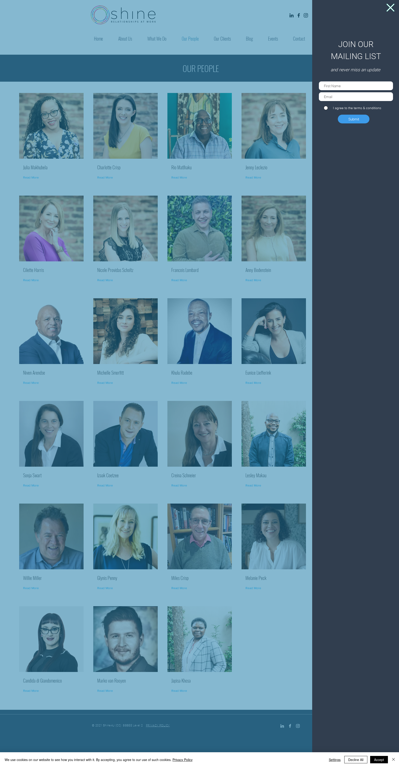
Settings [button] (335, 759)
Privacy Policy (182, 759)
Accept (379, 759)
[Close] (393, 759)
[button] (390, 8)
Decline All (355, 759)
